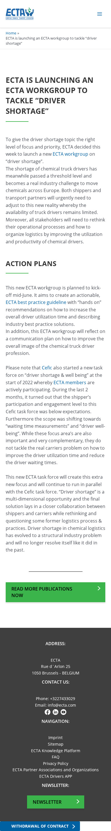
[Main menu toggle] (99, 13)
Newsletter (47, 802)
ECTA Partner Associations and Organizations (56, 769)
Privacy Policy (55, 763)
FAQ (55, 757)
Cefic (47, 368)
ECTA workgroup (70, 154)
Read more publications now (41, 592)
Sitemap (55, 744)
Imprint (55, 737)
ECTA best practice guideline (36, 302)
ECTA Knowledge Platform (55, 750)
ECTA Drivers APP (55, 776)
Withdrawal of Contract (40, 826)
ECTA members (70, 382)
